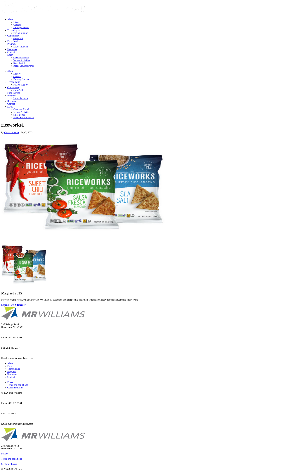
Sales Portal (19, 63)
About (10, 19)
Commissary (13, 35)
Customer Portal (21, 57)
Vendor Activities (21, 60)
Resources (12, 49)
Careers (17, 24)
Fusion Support (20, 33)
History (17, 22)
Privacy (11, 382)
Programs (11, 44)
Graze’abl (18, 38)
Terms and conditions (17, 385)
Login (10, 55)
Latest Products (20, 46)
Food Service (13, 41)
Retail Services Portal (23, 65)
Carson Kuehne (11, 132)
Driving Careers (21, 27)
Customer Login (15, 387)
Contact (11, 52)
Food (9, 366)
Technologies (13, 30)
